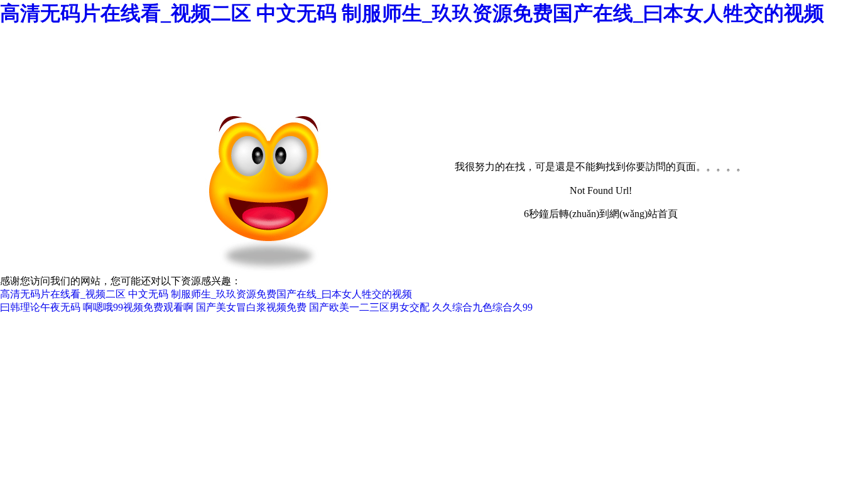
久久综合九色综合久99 (482, 307)
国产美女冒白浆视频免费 (251, 307)
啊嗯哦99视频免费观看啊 (138, 307)
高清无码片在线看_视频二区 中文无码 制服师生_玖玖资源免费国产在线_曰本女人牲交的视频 (412, 13)
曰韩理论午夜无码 (40, 307)
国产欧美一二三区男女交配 (369, 307)
